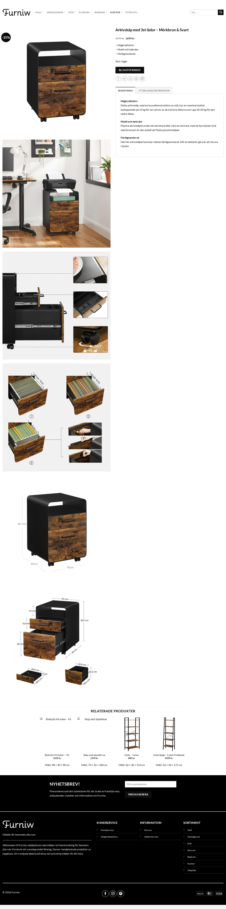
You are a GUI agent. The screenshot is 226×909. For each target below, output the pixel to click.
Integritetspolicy (109, 836)
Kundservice (107, 830)
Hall (38, 12)
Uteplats (131, 12)
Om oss (148, 830)
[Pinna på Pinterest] (136, 78)
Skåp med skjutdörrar (94, 755)
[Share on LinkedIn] (142, 78)
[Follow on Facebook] (105, 893)
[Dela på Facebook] (118, 78)
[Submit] (221, 12)
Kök (71, 12)
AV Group (19, 861)
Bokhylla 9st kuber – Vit (57, 755)
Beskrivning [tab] (125, 90)
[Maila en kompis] (130, 78)
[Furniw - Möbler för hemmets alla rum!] (16, 12)
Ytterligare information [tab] (154, 90)
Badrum (100, 12)
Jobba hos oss (151, 836)
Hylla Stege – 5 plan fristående (168, 755)
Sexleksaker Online (36, 861)
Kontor (115, 12)
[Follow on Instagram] (113, 893)
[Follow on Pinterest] (120, 893)
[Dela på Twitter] (124, 78)
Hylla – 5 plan (132, 755)
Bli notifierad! (130, 69)
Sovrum (84, 12)
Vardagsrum (55, 12)
